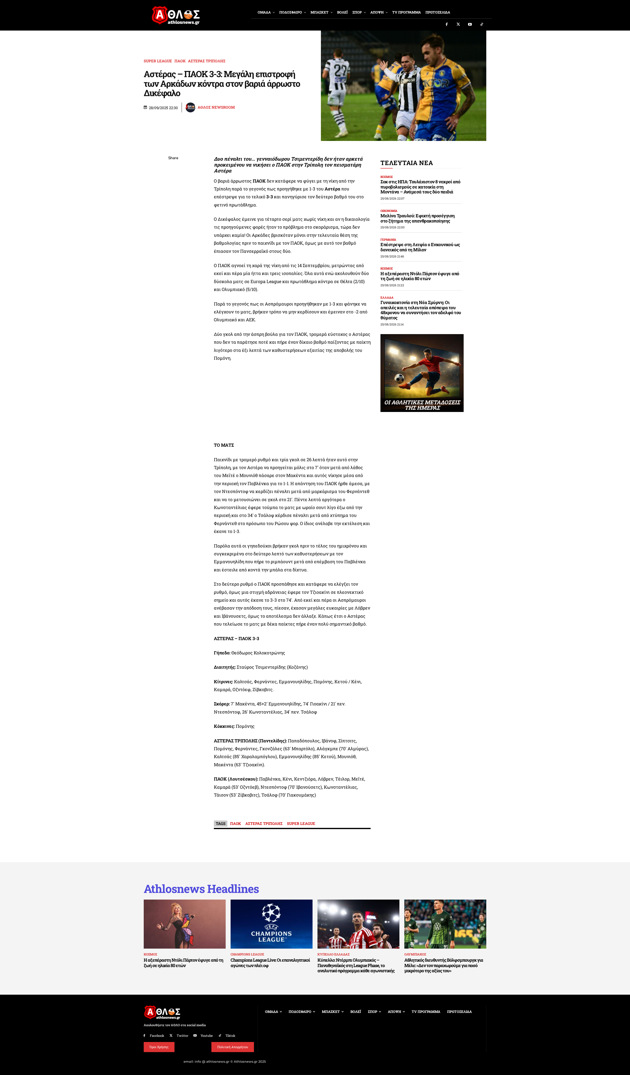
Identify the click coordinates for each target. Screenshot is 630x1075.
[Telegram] (173, 216)
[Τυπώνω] (173, 239)
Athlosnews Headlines (201, 888)
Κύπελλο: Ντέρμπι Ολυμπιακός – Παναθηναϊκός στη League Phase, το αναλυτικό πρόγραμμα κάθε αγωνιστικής (355, 965)
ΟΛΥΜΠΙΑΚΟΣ (415, 954)
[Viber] (173, 205)
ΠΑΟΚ (180, 61)
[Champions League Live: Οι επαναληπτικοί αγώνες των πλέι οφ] (272, 924)
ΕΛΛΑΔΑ (387, 297)
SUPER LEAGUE (158, 61)
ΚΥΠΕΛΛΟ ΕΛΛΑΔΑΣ (333, 954)
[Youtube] (470, 24)
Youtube (207, 1035)
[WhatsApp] (173, 193)
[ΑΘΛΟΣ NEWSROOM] (191, 107)
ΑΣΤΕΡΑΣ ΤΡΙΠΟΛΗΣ (206, 61)
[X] (173, 182)
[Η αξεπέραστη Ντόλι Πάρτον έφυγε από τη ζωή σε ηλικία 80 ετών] (185, 924)
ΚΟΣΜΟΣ (386, 176)
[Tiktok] (482, 24)
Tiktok (230, 1035)
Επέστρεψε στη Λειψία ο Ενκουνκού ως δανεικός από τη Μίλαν (420, 247)
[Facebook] (446, 24)
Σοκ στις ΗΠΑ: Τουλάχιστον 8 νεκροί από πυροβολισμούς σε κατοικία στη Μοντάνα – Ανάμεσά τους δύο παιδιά (420, 187)
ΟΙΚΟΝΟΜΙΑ (388, 210)
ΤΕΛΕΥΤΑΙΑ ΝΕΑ (406, 163)
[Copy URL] (173, 228)
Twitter (182, 1035)
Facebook (157, 1035)
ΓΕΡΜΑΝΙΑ (388, 239)
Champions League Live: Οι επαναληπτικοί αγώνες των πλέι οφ (270, 962)
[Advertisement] (292, 402)
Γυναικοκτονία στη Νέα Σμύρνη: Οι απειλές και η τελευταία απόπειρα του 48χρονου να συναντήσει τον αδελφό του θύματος (420, 310)
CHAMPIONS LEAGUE (247, 954)
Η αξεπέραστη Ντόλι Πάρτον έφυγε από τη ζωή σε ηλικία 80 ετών (419, 276)
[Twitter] (458, 24)
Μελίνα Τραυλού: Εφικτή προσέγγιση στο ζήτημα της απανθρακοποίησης (417, 218)
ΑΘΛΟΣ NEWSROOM (216, 107)
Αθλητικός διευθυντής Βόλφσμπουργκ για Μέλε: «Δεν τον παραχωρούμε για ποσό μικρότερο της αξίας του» (443, 965)
